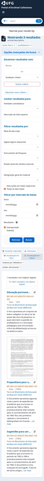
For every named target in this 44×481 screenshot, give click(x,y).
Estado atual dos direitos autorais (19, 164)
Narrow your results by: (22, 30)
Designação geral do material (17, 175)
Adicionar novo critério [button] (15, 92)
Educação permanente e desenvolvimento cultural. (19, 292)
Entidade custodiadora (14, 103)
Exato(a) (10, 230)
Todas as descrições (15, 189)
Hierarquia (31, 251)
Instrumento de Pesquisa (15, 153)
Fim (5, 210)
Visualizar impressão (13, 251)
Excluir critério (22, 84)
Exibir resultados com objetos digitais (23, 283)
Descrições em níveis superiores (21, 186)
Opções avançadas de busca (20, 52)
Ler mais (27, 470)
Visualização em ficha (12, 256)
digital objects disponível (15, 142)
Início (6, 199)
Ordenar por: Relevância (12, 262)
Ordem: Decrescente (10, 267)
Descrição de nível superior (16, 114)
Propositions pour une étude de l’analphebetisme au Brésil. (19, 382)
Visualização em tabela (33, 256)
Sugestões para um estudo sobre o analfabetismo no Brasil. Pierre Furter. (19, 431)
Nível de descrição (12, 131)
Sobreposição (13, 227)
